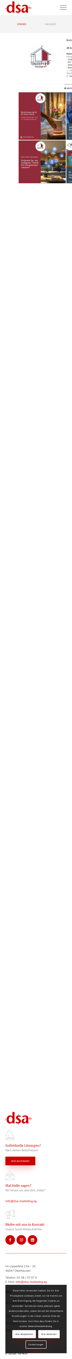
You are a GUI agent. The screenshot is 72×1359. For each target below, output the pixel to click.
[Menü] (61, 7)
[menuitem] (61, 7)
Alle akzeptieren (24, 1334)
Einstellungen (36, 1344)
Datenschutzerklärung (40, 1326)
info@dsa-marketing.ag (21, 1201)
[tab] (21, 25)
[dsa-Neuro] (29, 7)
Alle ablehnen (49, 1334)
